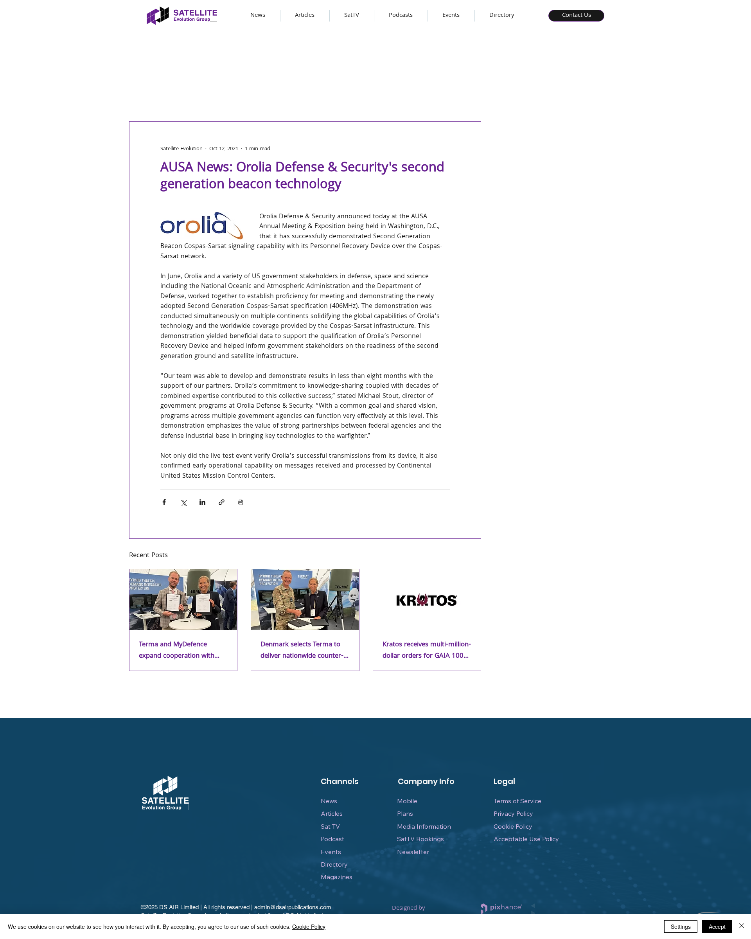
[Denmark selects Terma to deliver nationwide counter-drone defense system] (305, 599)
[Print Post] (240, 502)
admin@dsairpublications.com (292, 907)
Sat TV (330, 826)
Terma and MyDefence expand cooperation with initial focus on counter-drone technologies (176, 650)
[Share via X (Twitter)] (183, 502)
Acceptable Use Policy (526, 839)
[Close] (741, 926)
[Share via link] (221, 502)
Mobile (407, 801)
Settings (681, 926)
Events (331, 852)
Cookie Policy (513, 826)
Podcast (332, 839)
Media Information (424, 826)
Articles (332, 813)
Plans (405, 813)
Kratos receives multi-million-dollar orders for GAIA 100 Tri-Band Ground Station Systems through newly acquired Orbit (427, 650)
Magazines (336, 877)
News (329, 801)
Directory (334, 864)
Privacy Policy (513, 813)
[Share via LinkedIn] (202, 502)
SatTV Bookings (420, 839)
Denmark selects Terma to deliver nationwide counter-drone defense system (302, 650)
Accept (717, 926)
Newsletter (413, 852)
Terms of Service (517, 801)
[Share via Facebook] (164, 502)
